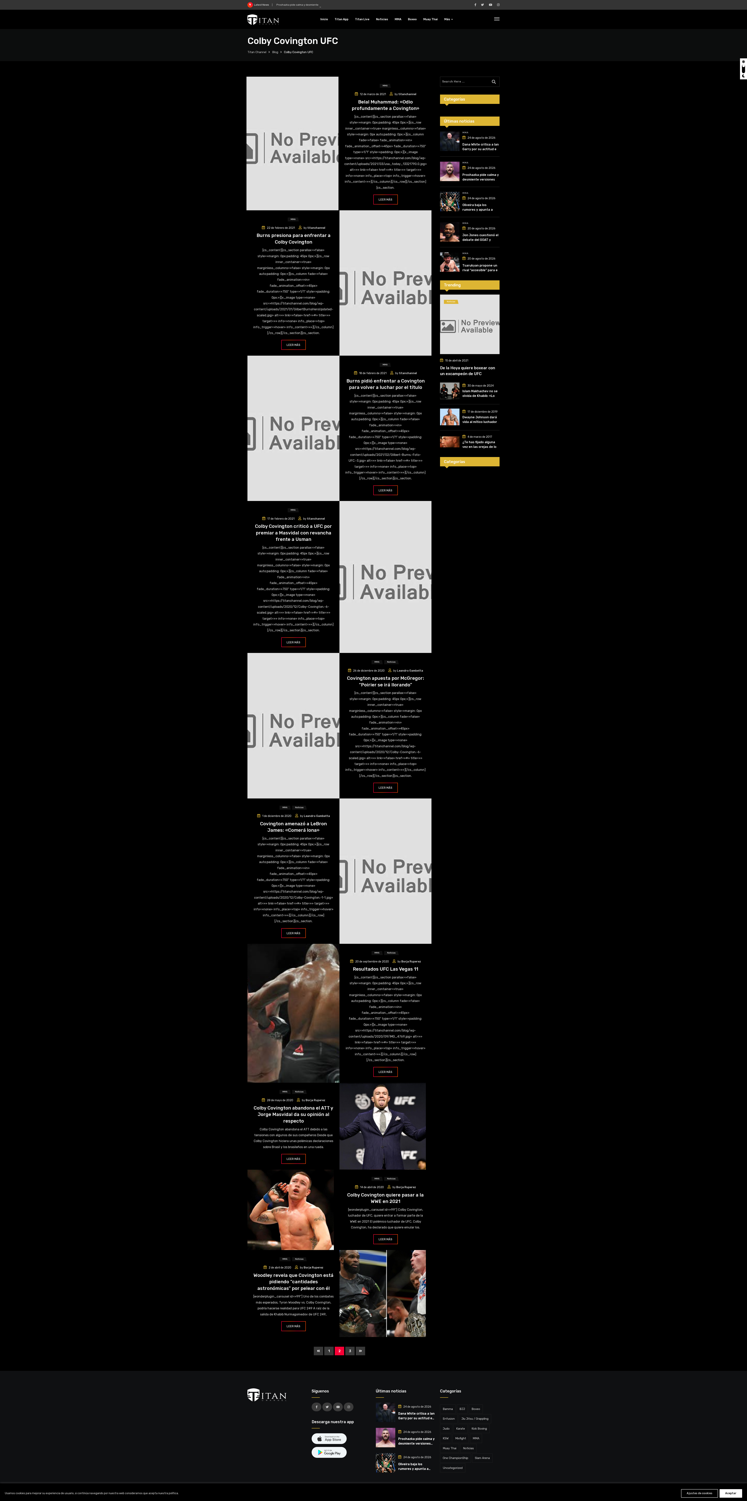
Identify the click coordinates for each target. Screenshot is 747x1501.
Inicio (324, 19)
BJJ (462, 1409)
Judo (446, 1428)
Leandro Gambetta (410, 670)
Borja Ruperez (411, 961)
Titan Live (362, 19)
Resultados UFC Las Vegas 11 (385, 969)
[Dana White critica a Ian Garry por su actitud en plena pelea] (449, 141)
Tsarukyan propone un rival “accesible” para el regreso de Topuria (480, 270)
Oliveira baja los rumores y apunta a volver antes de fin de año (313, 4)
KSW (446, 1438)
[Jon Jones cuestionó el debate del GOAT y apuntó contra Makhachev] (449, 232)
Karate (460, 1428)
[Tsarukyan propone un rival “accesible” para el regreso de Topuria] (449, 262)
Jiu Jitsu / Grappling (474, 1418)
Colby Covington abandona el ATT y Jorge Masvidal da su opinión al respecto (293, 1114)
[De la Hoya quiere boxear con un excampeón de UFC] (470, 324)
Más (447, 19)
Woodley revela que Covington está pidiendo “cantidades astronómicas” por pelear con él (293, 1282)
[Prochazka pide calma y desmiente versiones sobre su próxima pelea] (449, 171)
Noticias (382, 19)
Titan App (341, 19)
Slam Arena (482, 1458)
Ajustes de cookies (699, 1493)
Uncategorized (453, 1468)
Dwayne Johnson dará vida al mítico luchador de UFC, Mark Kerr (479, 421)
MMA (398, 19)
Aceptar (730, 1493)
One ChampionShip (455, 1458)
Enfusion (449, 1418)
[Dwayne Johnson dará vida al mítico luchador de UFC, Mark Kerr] (449, 417)
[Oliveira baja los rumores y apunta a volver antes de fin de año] (449, 201)
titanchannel (407, 94)
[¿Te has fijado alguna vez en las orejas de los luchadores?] (449, 441)
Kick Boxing (479, 1428)
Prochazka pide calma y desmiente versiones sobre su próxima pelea (480, 179)
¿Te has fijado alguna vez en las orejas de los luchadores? (480, 446)
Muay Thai (430, 19)
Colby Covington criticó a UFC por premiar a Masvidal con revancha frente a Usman (293, 533)
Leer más (385, 199)
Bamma (448, 1409)
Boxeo (412, 19)
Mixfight (460, 1438)
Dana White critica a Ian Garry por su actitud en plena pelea (480, 149)
